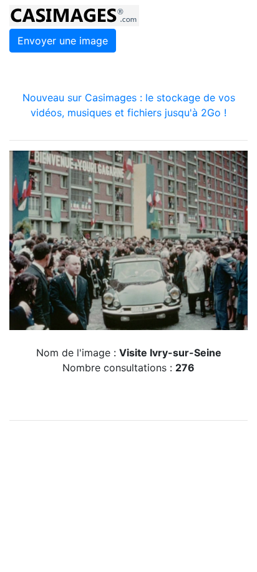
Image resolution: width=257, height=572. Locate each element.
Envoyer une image (62, 40)
